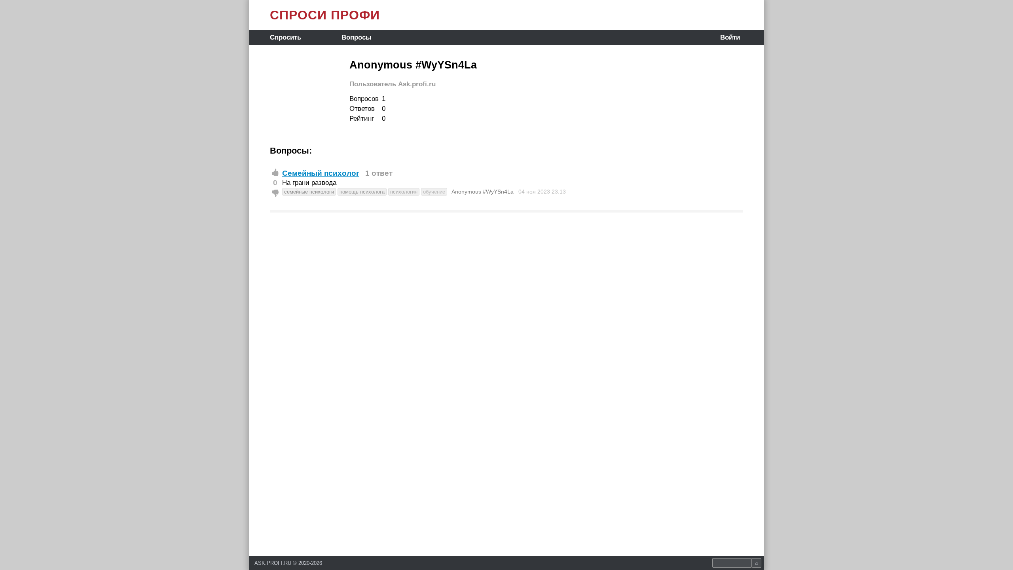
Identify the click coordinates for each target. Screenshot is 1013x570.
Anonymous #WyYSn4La (482, 191)
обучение (434, 192)
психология (403, 192)
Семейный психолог (320, 173)
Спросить (285, 37)
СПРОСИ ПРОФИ (325, 15)
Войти (730, 37)
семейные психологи (309, 192)
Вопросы (356, 37)
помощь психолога (362, 192)
